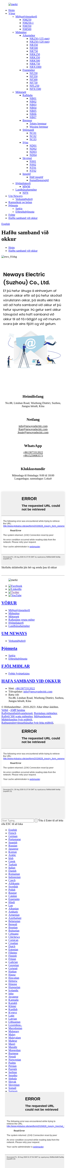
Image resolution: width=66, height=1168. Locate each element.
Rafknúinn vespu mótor (21, 619)
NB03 (33, 104)
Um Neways (15, 195)
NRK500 (35, 60)
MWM (26, 186)
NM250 (27, 19)
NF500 (33, 79)
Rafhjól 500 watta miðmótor (17, 716)
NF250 (33, 73)
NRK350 (35, 57)
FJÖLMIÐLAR (15, 666)
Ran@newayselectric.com (33, 429)
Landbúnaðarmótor (26, 189)
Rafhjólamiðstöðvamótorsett (17, 713)
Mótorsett (20, 92)
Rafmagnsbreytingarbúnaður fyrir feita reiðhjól (27, 722)
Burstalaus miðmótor (45, 713)
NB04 (33, 107)
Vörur (11, 13)
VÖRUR (9, 603)
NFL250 (34, 85)
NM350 (27, 25)
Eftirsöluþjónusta (24, 211)
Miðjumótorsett (42, 716)
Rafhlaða (28, 95)
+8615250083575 (33, 455)
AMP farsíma (17, 710)
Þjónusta (13, 205)
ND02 (33, 148)
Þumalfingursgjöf (39, 180)
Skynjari (27, 158)
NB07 (33, 117)
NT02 (33, 170)
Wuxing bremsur (39, 126)
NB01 (33, 98)
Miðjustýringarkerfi (26, 16)
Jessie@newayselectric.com (33, 432)
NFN (25, 192)
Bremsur (27, 120)
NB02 (33, 101)
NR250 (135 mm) (39, 38)
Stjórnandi (28, 129)
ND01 (33, 145)
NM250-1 (28, 22)
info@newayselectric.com (33, 426)
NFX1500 (35, 88)
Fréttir (11, 214)
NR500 (34, 48)
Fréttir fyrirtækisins (19, 673)
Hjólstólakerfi (23, 183)
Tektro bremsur (38, 123)
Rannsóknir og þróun (20, 202)
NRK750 (35, 63)
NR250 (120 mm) (39, 41)
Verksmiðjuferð (24, 199)
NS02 (33, 164)
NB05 (33, 110)
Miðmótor (21, 32)
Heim (11, 10)
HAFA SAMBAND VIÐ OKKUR (31, 681)
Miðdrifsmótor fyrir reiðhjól (16, 719)
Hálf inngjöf (36, 177)
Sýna (25, 142)
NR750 (34, 51)
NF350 (33, 76)
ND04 (33, 155)
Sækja (18, 208)
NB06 (33, 114)
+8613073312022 (33, 452)
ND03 (33, 151)
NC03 (33, 139)
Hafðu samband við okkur (22, 217)
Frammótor (29, 70)
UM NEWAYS (14, 633)
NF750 (33, 82)
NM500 (27, 29)
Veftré (4, 710)
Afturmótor (29, 35)
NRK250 (35, 54)
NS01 (33, 161)
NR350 (34, 44)
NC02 (33, 136)
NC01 (33, 133)
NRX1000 (35, 66)
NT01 (33, 167)
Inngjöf (27, 173)
